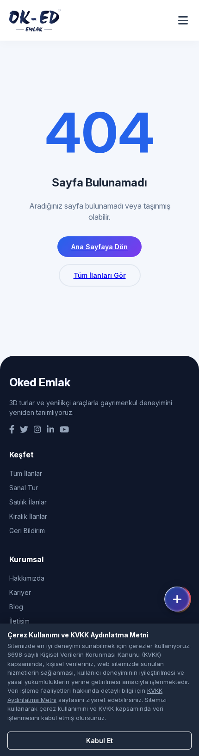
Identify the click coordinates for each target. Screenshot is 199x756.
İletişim (19, 621)
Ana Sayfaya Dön (99, 247)
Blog (16, 607)
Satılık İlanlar (28, 502)
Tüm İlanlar (25, 473)
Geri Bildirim (27, 530)
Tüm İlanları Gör (100, 275)
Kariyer (20, 592)
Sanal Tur (23, 488)
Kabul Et (99, 740)
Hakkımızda (26, 578)
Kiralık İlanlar (28, 516)
